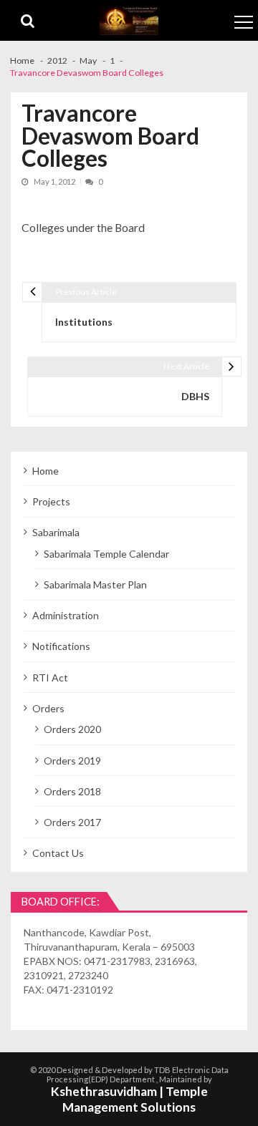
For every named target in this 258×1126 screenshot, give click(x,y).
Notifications (61, 646)
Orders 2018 (72, 791)
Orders (48, 708)
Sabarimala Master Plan (95, 584)
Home (45, 471)
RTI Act (50, 677)
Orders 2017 (72, 822)
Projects (51, 501)
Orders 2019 (72, 760)
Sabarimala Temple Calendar (106, 554)
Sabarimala (56, 532)
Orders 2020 (72, 729)
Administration (65, 615)
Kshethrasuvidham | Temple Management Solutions (129, 1099)
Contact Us (58, 853)
